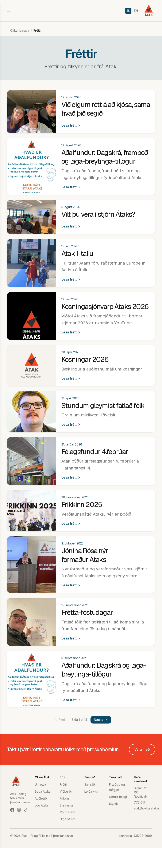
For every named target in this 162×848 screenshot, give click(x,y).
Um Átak (40, 784)
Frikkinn (65, 798)
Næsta (99, 719)
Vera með (142, 749)
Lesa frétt (69, 125)
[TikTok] (26, 810)
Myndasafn (67, 812)
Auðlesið (41, 798)
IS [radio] (128, 10)
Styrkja (114, 803)
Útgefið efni (68, 819)
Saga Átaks (42, 791)
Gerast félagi (118, 797)
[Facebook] (12, 810)
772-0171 (140, 802)
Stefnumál (66, 805)
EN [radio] (136, 10)
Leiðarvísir (91, 791)
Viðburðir (66, 791)
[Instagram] (19, 810)
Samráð (89, 784)
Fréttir (64, 784)
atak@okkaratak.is (146, 808)
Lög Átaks (42, 805)
